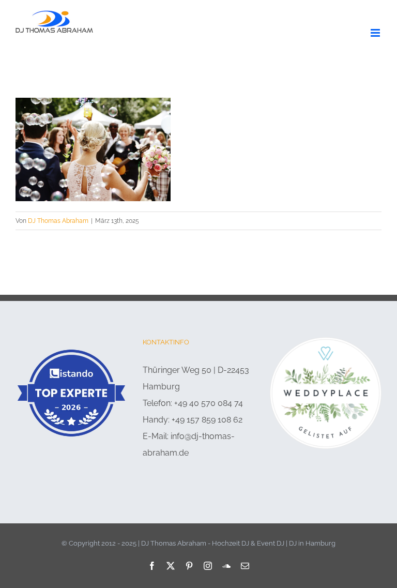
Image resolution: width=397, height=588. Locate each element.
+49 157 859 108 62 (207, 420)
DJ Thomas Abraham (58, 220)
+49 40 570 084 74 (208, 403)
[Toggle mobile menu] (376, 32)
